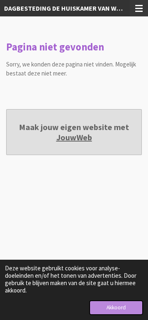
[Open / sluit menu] (139, 8)
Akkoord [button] (116, 307)
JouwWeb (74, 137)
